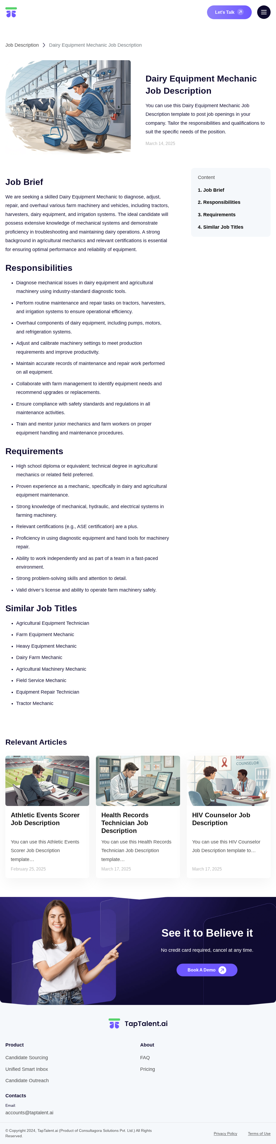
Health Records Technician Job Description (125, 822)
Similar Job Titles (223, 227)
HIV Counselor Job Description (221, 818)
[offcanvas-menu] (264, 12)
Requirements (219, 214)
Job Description (22, 45)
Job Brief (213, 190)
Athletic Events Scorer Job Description (45, 818)
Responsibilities (221, 202)
